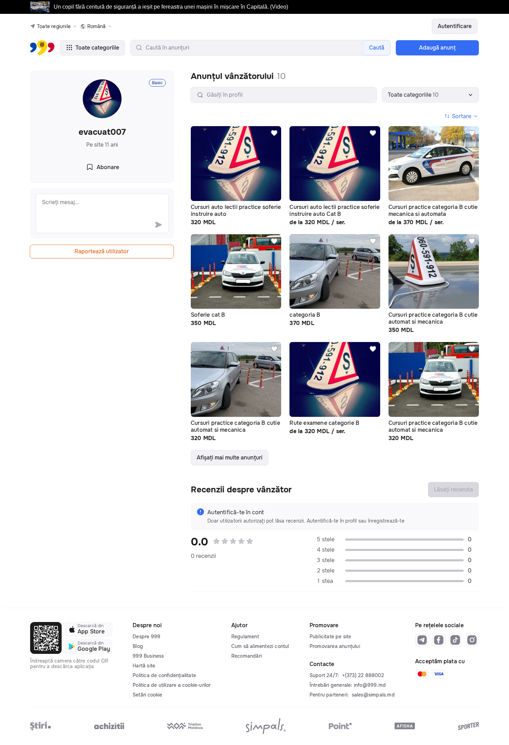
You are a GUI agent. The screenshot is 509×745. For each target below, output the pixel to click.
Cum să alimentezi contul (260, 646)
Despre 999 (146, 636)
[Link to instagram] (472, 640)
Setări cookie (147, 695)
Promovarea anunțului (335, 646)
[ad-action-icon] (274, 133)
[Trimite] (158, 224)
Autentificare (455, 26)
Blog (138, 646)
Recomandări (246, 656)
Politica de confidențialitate (164, 675)
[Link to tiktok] (455, 640)
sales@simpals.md (373, 695)
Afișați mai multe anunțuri (229, 457)
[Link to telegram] (422, 640)
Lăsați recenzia (453, 489)
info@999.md (370, 685)
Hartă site (144, 665)
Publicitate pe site (330, 636)
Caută (376, 47)
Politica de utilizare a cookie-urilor (172, 685)
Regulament (245, 636)
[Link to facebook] (439, 640)
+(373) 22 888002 (363, 675)
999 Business (148, 656)
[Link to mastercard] (422, 674)
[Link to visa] (439, 674)
